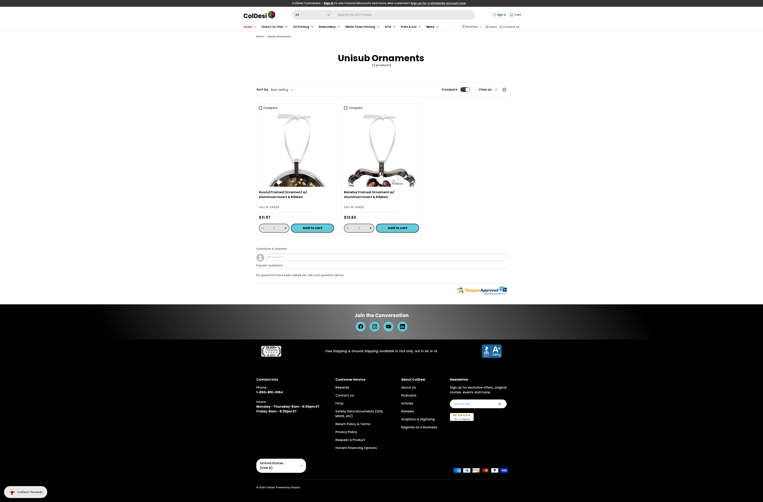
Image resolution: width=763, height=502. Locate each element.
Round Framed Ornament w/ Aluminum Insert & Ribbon (283, 194)
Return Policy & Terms (352, 424)
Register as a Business (419, 427)
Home (260, 36)
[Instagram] (375, 327)
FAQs (339, 403)
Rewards (342, 387)
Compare (450, 89)
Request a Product (350, 440)
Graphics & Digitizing (418, 419)
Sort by (262, 89)
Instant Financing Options (356, 448)
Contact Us (344, 395)
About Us (408, 387)
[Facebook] (361, 327)
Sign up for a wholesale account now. (438, 3)
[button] (515, 14)
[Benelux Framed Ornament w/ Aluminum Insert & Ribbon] (381, 149)
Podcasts (408, 395)
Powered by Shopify (288, 487)
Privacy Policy (346, 432)
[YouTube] (388, 327)
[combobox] (383, 15)
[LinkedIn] (402, 327)
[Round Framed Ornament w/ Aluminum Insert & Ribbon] (296, 149)
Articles (407, 403)
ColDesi (270, 487)
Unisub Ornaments (279, 36)
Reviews (407, 411)
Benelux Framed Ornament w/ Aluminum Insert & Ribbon (369, 194)
